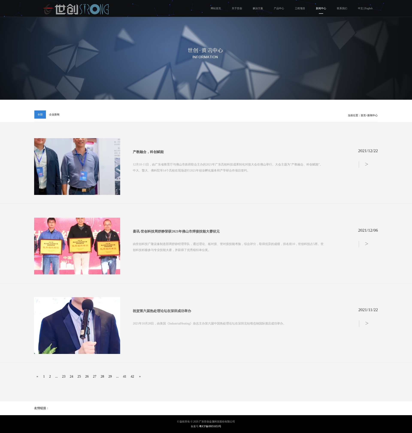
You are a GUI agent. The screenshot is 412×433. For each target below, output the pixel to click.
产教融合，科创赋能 (148, 152)
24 (71, 376)
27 (94, 376)
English (369, 8)
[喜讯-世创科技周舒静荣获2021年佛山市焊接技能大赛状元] (77, 246)
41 (124, 376)
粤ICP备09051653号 (210, 426)
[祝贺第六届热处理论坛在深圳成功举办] (77, 325)
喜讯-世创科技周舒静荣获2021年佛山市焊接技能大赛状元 (176, 231)
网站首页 (216, 8)
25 (79, 376)
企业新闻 (54, 114)
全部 (40, 114)
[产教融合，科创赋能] (77, 166)
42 (132, 376)
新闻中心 (321, 8)
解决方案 (258, 8)
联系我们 (342, 8)
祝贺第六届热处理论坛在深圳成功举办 (162, 311)
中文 (361, 8)
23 (63, 376)
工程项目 (300, 8)
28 (102, 376)
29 (110, 376)
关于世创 (237, 8)
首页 (363, 115)
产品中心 (279, 8)
